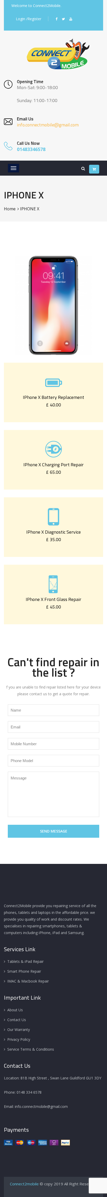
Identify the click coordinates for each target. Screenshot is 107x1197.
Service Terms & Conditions (30, 1049)
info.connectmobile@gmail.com (48, 124)
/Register (33, 18)
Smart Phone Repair (24, 971)
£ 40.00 (53, 404)
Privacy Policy (18, 1039)
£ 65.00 (53, 472)
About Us (15, 1009)
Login (20, 18)
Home (10, 209)
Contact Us (16, 1019)
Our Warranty (18, 1029)
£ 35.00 (53, 539)
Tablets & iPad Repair (25, 961)
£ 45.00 (53, 606)
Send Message (53, 831)
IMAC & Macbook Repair (28, 981)
